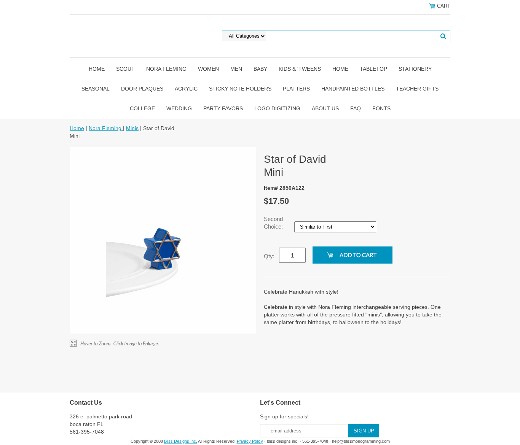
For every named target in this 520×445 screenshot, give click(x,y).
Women (208, 69)
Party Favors (223, 108)
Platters (296, 89)
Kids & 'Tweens (300, 69)
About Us (325, 108)
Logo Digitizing (277, 108)
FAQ (355, 108)
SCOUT (125, 69)
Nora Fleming (166, 69)
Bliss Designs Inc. (180, 441)
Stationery (415, 69)
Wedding (179, 108)
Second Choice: (274, 223)
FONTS (381, 108)
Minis (132, 128)
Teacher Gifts (417, 89)
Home (97, 69)
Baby (260, 69)
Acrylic (186, 89)
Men (236, 69)
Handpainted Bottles (352, 89)
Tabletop (373, 69)
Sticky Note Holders (240, 89)
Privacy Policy (250, 441)
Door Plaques (142, 89)
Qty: (269, 256)
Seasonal (95, 89)
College (142, 108)
